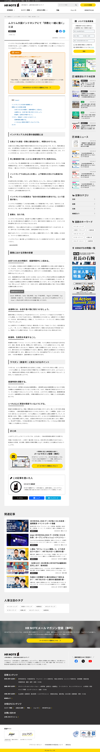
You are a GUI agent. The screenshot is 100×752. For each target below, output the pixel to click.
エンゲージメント (34, 610)
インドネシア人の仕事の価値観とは (22, 104)
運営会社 (68, 745)
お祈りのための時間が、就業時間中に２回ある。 (28, 109)
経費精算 (74, 694)
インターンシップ (12, 606)
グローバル (12, 34)
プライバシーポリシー (35, 745)
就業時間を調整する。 (20, 120)
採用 (73, 199)
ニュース (73, 10)
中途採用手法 (31, 679)
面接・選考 (29, 682)
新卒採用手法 (22, 679)
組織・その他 (42, 689)
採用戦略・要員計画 (83, 679)
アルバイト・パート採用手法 (44, 679)
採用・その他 (37, 682)
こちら (92, 47)
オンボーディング (50, 606)
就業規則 (27, 694)
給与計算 (68, 694)
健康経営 (39, 606)
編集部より (76, 213)
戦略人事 (23, 610)
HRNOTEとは (89, 10)
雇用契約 (46, 610)
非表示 (17, 100)
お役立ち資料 (20, 708)
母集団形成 (21, 682)
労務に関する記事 (9, 694)
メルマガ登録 (88, 5)
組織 (73, 204)
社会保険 (21, 694)
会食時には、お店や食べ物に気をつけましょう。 (28, 112)
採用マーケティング (27, 606)
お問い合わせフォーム (10, 717)
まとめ (14, 125)
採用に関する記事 (9, 679)
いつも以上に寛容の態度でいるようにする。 (27, 122)
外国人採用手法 (58, 679)
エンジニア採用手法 (70, 679)
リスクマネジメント (43, 694)
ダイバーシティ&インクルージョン (28, 686)
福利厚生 (61, 694)
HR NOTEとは (46, 708)
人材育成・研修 (87, 686)
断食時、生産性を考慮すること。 (24, 115)
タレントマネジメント (75, 686)
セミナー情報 (8, 708)
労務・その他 (82, 694)
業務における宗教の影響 (19, 107)
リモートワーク (12, 610)
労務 (73, 209)
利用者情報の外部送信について (54, 745)
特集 (57, 10)
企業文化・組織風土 (52, 686)
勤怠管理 (33, 694)
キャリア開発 (22, 689)
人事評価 (42, 686)
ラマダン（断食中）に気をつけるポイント (24, 117)
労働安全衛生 (54, 694)
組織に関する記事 (9, 686)
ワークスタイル (63, 686)
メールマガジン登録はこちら (46, 466)
